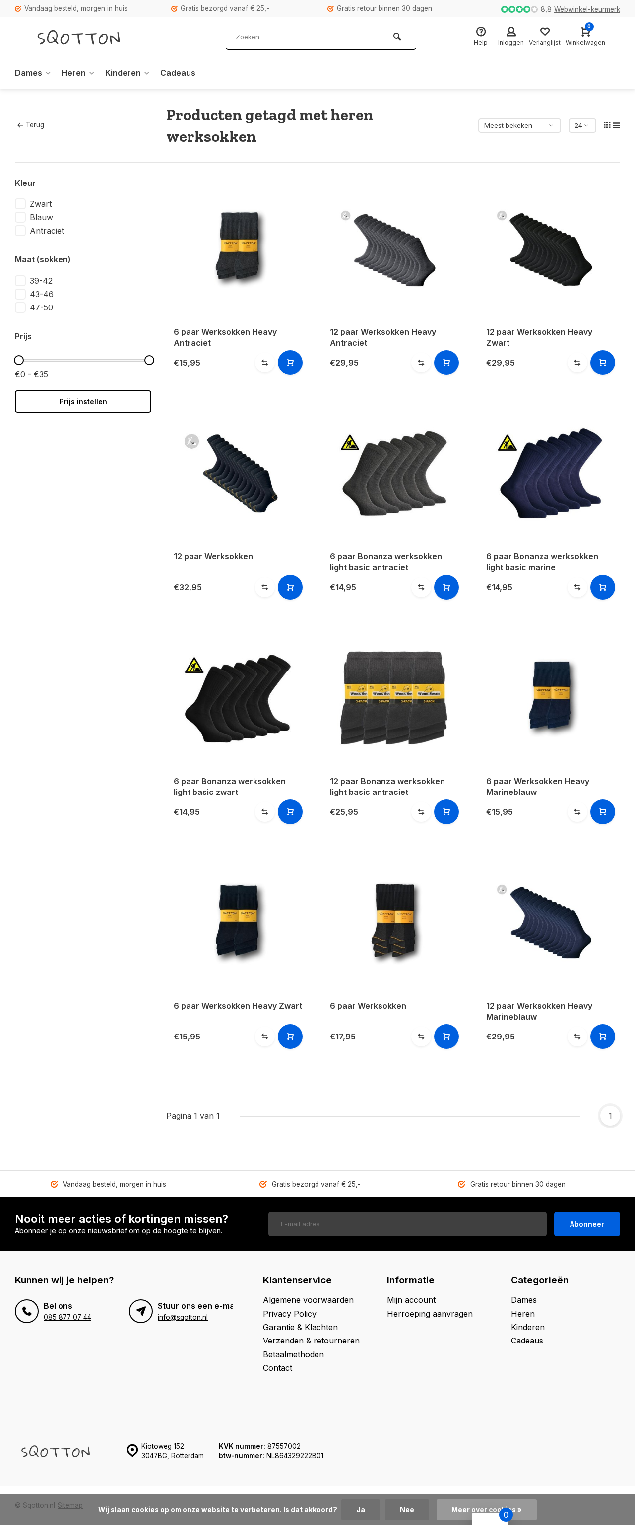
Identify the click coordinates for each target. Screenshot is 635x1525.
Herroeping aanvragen (430, 1314)
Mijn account (411, 1300)
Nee (407, 1510)
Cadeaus (177, 73)
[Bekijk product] (290, 362)
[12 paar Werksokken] (237, 473)
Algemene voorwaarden (308, 1300)
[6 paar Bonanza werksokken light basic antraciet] (393, 473)
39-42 (41, 281)
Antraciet (47, 231)
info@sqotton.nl (183, 1317)
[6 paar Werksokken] (393, 922)
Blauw (41, 217)
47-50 (41, 307)
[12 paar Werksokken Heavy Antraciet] (393, 248)
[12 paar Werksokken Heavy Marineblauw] (549, 922)
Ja (360, 1510)
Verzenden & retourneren (311, 1340)
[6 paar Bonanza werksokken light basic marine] (549, 473)
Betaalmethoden (293, 1354)
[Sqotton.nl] (89, 37)
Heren (74, 73)
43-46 (42, 294)
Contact (277, 1368)
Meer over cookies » (486, 1510)
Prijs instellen (83, 401)
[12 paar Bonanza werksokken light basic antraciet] (393, 697)
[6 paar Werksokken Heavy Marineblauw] (549, 697)
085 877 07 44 (67, 1317)
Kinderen (123, 73)
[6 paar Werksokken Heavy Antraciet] (237, 248)
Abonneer (587, 1224)
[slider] (19, 360)
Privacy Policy (290, 1314)
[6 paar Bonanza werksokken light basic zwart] (237, 697)
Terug (35, 125)
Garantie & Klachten (300, 1327)
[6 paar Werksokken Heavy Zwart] (237, 922)
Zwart (41, 204)
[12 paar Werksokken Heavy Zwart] (549, 248)
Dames (28, 73)
